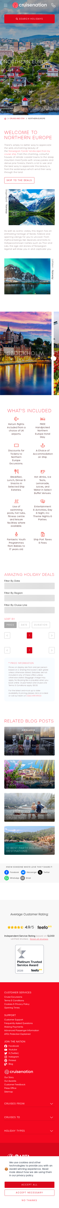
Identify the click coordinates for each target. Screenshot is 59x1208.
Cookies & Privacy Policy (17, 1004)
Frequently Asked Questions (18, 1023)
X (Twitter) (14, 1053)
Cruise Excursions (13, 997)
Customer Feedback (14, 1084)
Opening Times (12, 1007)
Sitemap (8, 1091)
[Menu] (5, 5)
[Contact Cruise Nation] (53, 5)
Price (10, 625)
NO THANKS (29, 1200)
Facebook (14, 1046)
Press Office (10, 1088)
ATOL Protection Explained (17, 1034)
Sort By (9, 619)
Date (24, 625)
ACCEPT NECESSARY (29, 1192)
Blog (11, 1064)
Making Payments (13, 1027)
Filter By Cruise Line (15, 605)
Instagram (14, 1056)
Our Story (9, 1077)
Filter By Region (13, 593)
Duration (41, 625)
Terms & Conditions (14, 1000)
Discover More (26, 387)
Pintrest (12, 1060)
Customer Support (13, 1019)
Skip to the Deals (19, 180)
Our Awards (10, 1081)
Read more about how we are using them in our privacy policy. (30, 1172)
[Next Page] (52, 635)
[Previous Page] (7, 635)
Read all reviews (39, 939)
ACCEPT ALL (29, 1184)
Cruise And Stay (17, 118)
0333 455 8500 (34, 696)
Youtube (13, 1049)
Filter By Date (12, 580)
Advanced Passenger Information (21, 1030)
